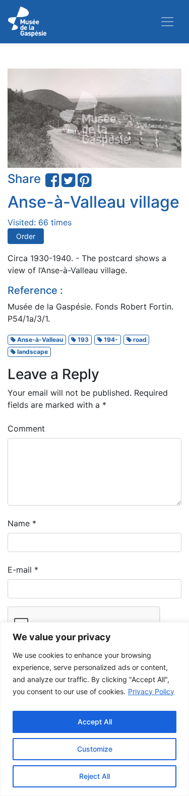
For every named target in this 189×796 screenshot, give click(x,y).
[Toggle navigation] (167, 21)
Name (22, 523)
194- (110, 339)
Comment (26, 428)
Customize (94, 749)
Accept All (95, 721)
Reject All (94, 776)
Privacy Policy (151, 691)
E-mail (23, 570)
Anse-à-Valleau (39, 339)
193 (82, 339)
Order (25, 236)
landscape (32, 351)
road (139, 339)
